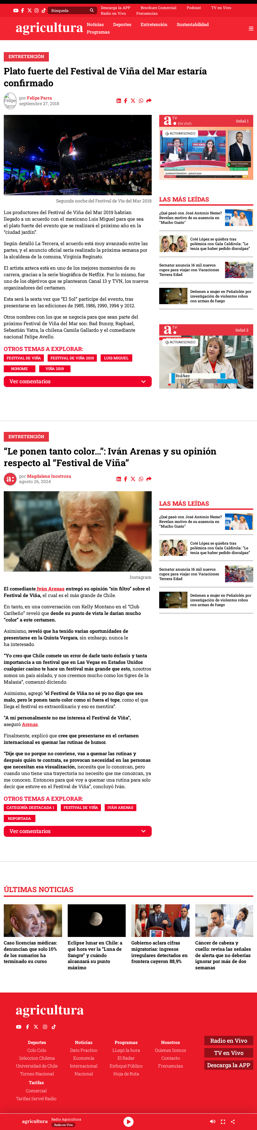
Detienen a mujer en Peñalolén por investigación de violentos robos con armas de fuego (220, 296)
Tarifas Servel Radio (36, 1098)
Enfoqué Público (126, 1066)
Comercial (36, 1091)
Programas (98, 32)
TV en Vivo (221, 7)
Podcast (194, 7)
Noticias (95, 24)
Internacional (83, 1066)
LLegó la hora (126, 1050)
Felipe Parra (39, 98)
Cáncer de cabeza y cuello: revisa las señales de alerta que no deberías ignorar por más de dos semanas (223, 955)
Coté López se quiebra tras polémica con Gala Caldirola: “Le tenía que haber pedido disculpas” (220, 244)
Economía (83, 1058)
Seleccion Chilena (37, 1058)
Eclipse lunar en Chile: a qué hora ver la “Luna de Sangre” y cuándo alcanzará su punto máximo (95, 955)
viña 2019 (54, 368)
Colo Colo (36, 1050)
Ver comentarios (30, 381)
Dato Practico (83, 1050)
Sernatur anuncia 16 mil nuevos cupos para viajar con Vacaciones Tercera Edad (189, 270)
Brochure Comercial (158, 7)
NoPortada (19, 818)
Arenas (30, 724)
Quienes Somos (170, 1050)
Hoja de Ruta (126, 1074)
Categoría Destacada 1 (30, 807)
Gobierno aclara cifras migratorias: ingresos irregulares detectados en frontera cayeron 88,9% (159, 951)
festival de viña (24, 357)
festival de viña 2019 (72, 357)
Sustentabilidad (193, 24)
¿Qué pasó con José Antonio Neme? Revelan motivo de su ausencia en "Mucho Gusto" (190, 218)
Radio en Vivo (113, 13)
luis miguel (116, 357)
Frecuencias (147, 13)
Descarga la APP (115, 7)
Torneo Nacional (37, 1074)
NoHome (19, 368)
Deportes (122, 24)
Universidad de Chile (37, 1066)
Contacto (170, 1058)
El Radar (126, 1058)
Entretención (154, 24)
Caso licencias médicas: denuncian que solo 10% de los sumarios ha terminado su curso (30, 951)
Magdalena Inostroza (49, 476)
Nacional (84, 1074)
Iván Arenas (120, 807)
